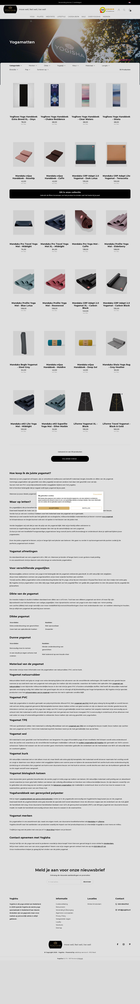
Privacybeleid (97, 494)
